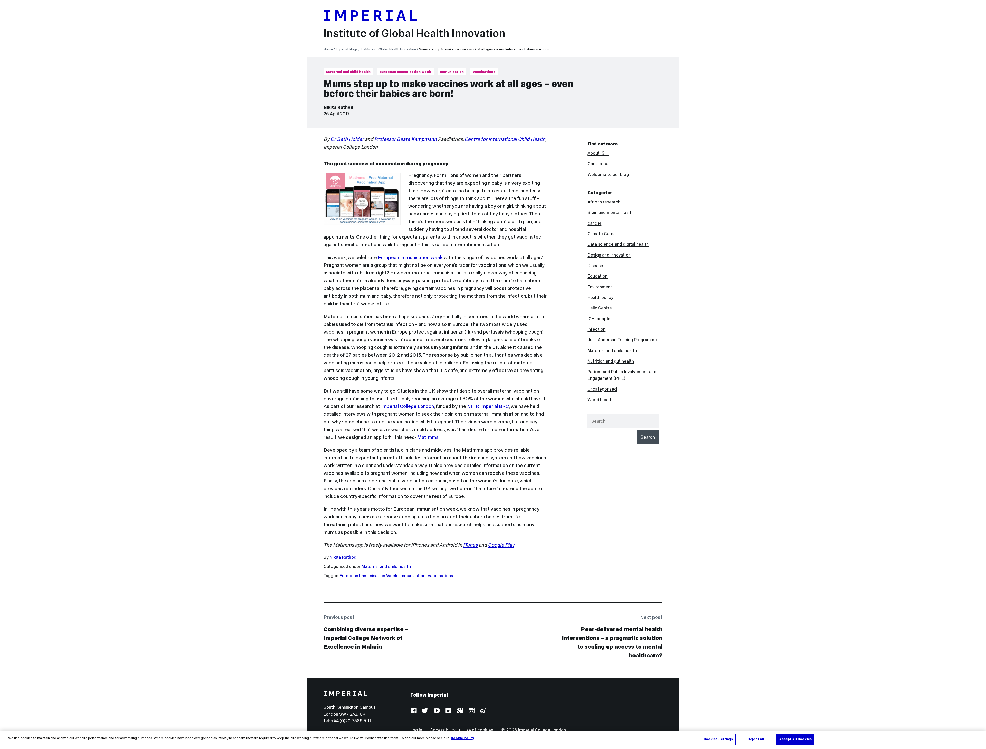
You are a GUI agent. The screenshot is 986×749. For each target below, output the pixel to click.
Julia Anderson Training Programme (622, 340)
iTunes (470, 545)
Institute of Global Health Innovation (414, 33)
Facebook (413, 711)
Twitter (425, 711)
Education (597, 276)
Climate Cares (601, 233)
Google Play (501, 545)
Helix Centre (599, 308)
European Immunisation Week (405, 72)
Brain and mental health (610, 212)
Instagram (471, 711)
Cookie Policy (462, 738)
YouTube (436, 711)
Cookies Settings (718, 739)
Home (328, 49)
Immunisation (452, 72)
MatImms (428, 437)
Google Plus (460, 711)
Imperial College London (407, 406)
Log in (416, 730)
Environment (599, 287)
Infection (596, 329)
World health (599, 399)
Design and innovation (609, 255)
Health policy (600, 297)
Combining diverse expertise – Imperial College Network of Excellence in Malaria (366, 637)
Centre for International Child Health (504, 139)
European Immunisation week (410, 257)
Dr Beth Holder (347, 139)
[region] (493, 740)
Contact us (598, 163)
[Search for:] (623, 421)
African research (603, 202)
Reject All (756, 739)
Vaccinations (484, 72)
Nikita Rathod (338, 107)
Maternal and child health (348, 72)
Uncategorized (602, 389)
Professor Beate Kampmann (405, 139)
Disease (595, 265)
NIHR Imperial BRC (488, 406)
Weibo (483, 711)
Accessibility (443, 730)
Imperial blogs (347, 49)
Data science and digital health (618, 244)
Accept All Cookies (795, 739)
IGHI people (598, 318)
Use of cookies (478, 730)
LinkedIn (448, 711)
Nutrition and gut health (610, 361)
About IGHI (598, 153)
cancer (594, 223)
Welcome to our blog (608, 174)
